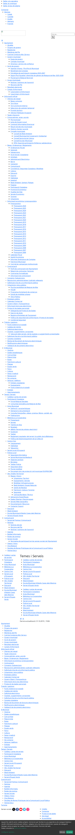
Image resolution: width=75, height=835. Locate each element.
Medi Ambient (9, 588)
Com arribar (8, 717)
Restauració (8, 738)
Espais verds (8, 728)
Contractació (9, 663)
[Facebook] (17, 809)
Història (7, 712)
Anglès (9, 19)
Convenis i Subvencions (13, 665)
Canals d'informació (11, 647)
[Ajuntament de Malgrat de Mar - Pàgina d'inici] (13, 33)
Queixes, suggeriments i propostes (17, 696)
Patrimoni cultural (11, 724)
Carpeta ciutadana (11, 700)
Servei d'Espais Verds (31, 585)
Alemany (10, 21)
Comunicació (6, 779)
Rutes (6, 721)
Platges (7, 726)
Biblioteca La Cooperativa (32, 567)
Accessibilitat (46, 818)
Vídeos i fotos (9, 796)
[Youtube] (21, 809)
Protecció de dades (49, 814)
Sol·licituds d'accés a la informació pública (19, 670)
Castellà (10, 17)
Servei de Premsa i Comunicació (16, 782)
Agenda (7, 786)
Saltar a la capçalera (10, 1)
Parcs (6, 731)
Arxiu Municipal (10, 564)
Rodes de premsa (10, 791)
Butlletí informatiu (11, 789)
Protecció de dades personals (15, 684)
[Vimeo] (24, 809)
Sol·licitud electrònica (12, 693)
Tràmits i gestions (7, 686)
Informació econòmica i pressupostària (18, 661)
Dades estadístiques (11, 714)
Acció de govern (10, 640)
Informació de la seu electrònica (16, 682)
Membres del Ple (10, 633)
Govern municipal (10, 637)
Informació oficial (7, 649)
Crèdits (44, 809)
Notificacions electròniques (14, 705)
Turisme (4, 805)
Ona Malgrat (9, 798)
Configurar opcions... (8, 832)
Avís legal (45, 816)
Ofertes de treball (10, 651)
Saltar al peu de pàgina (11, 6)
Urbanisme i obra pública (13, 672)
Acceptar (69, 832)
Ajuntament (5, 623)
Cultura (7, 733)
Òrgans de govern (11, 628)
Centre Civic (8, 571)
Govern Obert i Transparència (15, 679)
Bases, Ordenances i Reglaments (16, 658)
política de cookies (20, 828)
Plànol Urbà (8, 719)
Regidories (8, 630)
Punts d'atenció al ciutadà (13, 689)
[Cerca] (53, 37)
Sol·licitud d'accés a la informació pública (19, 698)
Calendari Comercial (11, 677)
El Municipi (5, 710)
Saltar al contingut (10, 3)
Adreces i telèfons (10, 742)
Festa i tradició (9, 735)
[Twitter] (14, 809)
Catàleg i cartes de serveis (32, 560)
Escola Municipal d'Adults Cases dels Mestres (10, 592)
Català (9, 14)
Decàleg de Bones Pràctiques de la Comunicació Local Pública (27, 800)
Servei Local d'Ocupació (32, 571)
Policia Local (8, 578)
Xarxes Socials (9, 793)
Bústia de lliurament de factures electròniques (21, 703)
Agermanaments (10, 747)
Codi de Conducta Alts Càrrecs (15, 635)
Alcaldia (7, 626)
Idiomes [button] (7, 12)
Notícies (7, 784)
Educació (7, 585)
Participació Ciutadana (31, 562)
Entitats (7, 745)
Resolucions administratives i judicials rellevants (22, 668)
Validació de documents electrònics (17, 707)
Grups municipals (10, 642)
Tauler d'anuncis (10, 654)
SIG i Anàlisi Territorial (31, 576)
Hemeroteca (8, 803)
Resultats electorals (11, 644)
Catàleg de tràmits (11, 691)
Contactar (4, 10)
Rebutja (62, 832)
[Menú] (2, 40)
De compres (8, 740)
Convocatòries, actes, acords (14, 656)
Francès (10, 24)
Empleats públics (10, 675)
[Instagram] (27, 809)
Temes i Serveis (6, 749)
